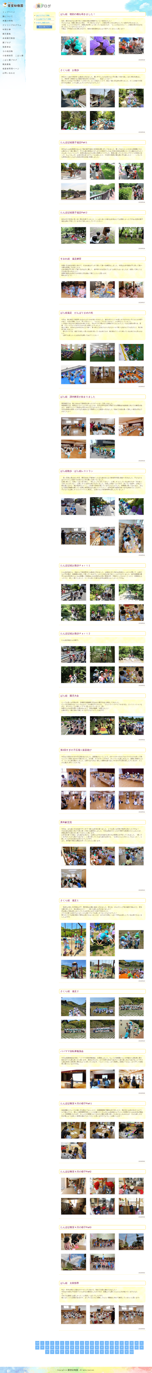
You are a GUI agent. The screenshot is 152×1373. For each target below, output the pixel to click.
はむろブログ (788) (42, 15)
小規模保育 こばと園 (13, 56)
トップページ (9, 12)
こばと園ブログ (10, 60)
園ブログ (7, 42)
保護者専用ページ (11, 69)
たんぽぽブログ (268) (43, 19)
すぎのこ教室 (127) (42, 23)
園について (8, 16)
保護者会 (7, 47)
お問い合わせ (9, 73)
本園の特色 (8, 21)
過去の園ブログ (44, 27)
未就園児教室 (9, 38)
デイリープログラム (12, 25)
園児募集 (7, 34)
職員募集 (7, 64)
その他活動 (8, 51)
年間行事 (7, 29)
